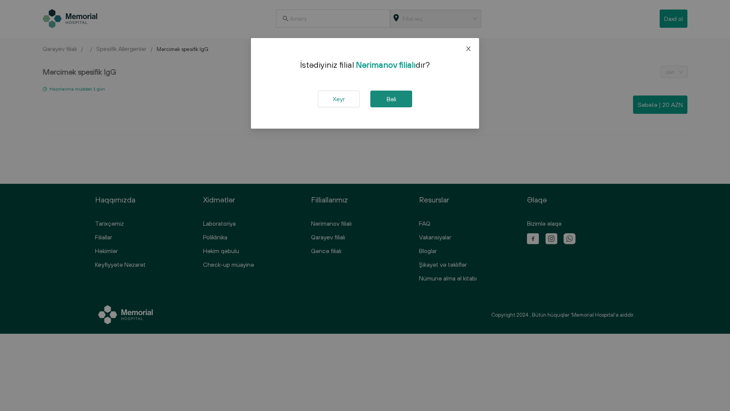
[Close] (468, 48)
